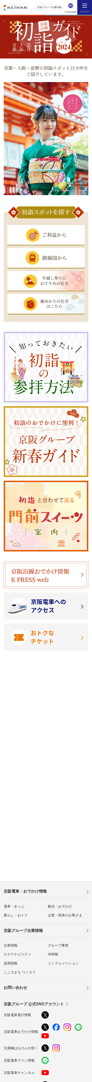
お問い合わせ (15, 987)
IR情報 (53, 954)
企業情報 (10, 945)
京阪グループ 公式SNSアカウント (34, 1004)
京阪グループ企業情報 (49, 7)
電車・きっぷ (14, 906)
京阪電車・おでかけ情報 (25, 891)
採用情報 (10, 963)
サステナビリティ (17, 954)
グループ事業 (58, 945)
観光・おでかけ (60, 906)
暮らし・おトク (16, 915)
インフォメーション (63, 963)
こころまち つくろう (20, 972)
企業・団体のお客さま (65, 915)
